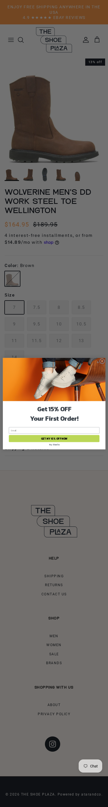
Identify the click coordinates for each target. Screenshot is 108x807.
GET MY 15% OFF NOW (54, 438)
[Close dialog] (102, 361)
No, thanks (54, 444)
